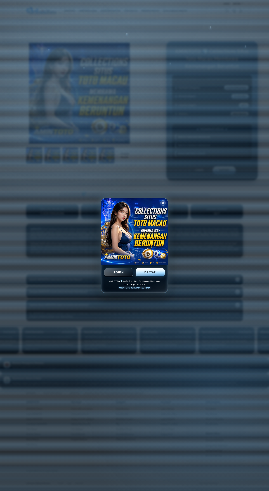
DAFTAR (150, 272)
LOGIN (119, 272)
